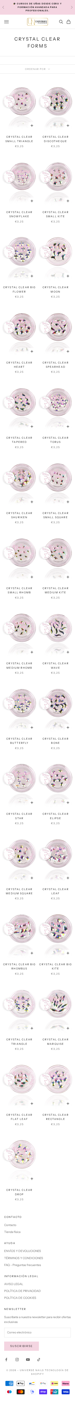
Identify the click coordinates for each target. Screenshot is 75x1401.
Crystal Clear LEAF (55, 891)
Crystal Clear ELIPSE (55, 816)
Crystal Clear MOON (55, 289)
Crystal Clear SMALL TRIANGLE (19, 139)
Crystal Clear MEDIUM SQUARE (19, 891)
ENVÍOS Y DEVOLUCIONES (22, 1251)
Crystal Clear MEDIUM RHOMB (19, 665)
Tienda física (12, 1232)
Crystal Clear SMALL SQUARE (55, 515)
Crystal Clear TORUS (55, 439)
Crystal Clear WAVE (55, 665)
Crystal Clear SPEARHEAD (55, 364)
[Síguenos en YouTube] (28, 1359)
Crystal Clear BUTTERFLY (19, 740)
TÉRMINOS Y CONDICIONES (23, 1258)
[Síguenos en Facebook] (6, 1359)
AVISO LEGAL (13, 1284)
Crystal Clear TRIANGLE (19, 1041)
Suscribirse (21, 1346)
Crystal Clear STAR (19, 816)
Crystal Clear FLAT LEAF (19, 1117)
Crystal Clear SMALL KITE (55, 214)
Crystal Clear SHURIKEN (19, 515)
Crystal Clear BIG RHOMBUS (19, 966)
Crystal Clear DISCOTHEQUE (55, 139)
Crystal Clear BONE (55, 740)
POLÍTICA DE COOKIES (20, 1298)
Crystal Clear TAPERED (19, 439)
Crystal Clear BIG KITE (55, 966)
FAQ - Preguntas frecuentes (22, 1265)
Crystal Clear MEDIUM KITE (55, 590)
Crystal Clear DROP (19, 1192)
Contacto (10, 1225)
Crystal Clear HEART (19, 364)
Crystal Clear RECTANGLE (55, 1117)
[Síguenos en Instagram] (17, 1359)
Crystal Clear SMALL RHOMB (19, 590)
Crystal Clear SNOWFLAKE (19, 214)
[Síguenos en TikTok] (39, 1359)
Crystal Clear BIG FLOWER (19, 289)
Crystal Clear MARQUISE (55, 1041)
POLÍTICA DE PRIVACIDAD (22, 1291)
